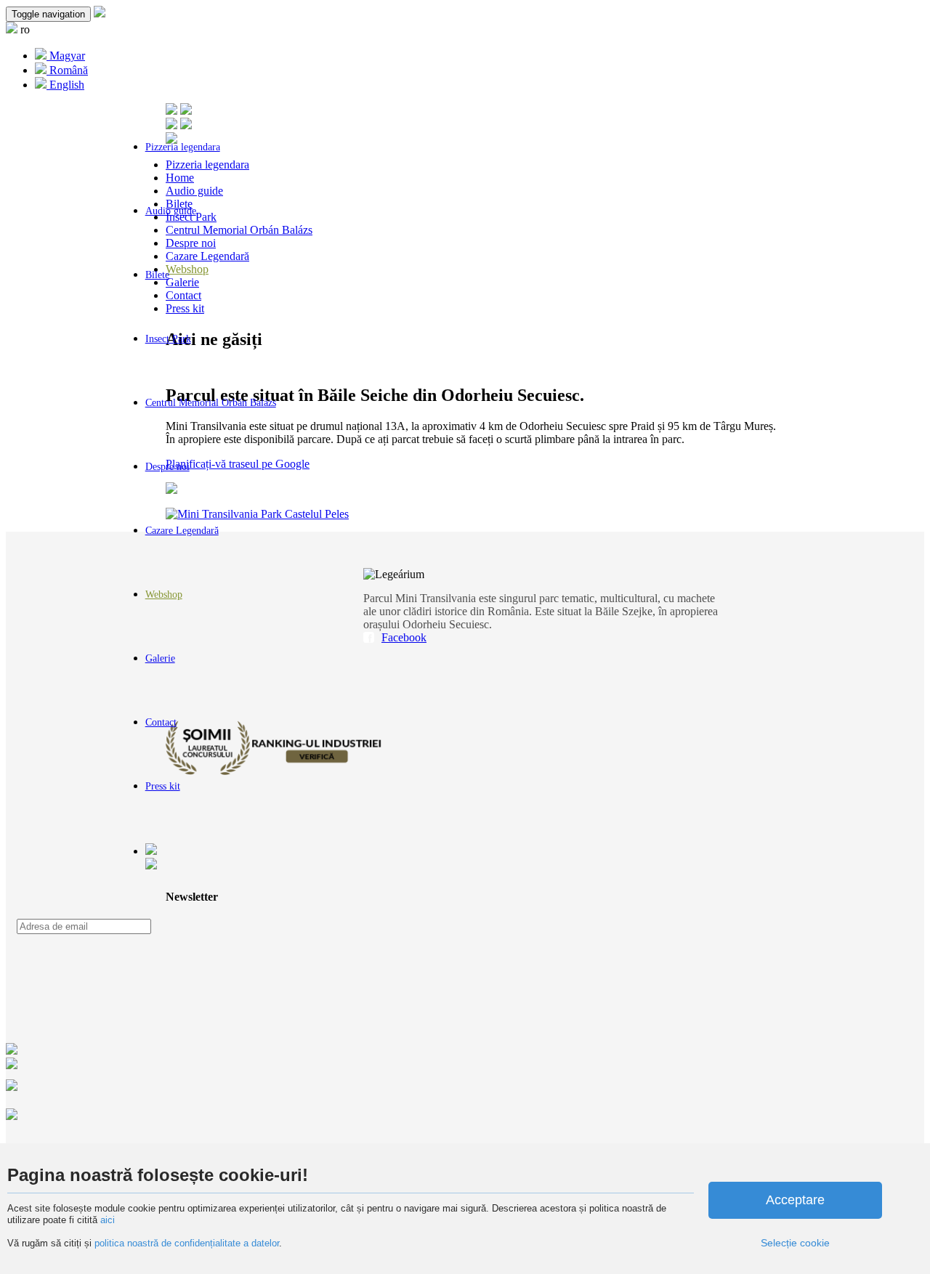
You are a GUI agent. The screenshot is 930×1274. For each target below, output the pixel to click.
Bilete (157, 274)
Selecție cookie (795, 1243)
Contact (161, 722)
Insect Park (168, 338)
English (65, 84)
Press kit (162, 786)
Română (67, 70)
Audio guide (170, 211)
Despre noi (167, 466)
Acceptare (795, 1200)
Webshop (163, 594)
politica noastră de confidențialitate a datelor (185, 1243)
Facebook (403, 637)
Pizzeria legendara (182, 147)
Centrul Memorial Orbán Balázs (210, 402)
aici (107, 1219)
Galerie (160, 658)
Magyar (65, 55)
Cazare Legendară (182, 530)
